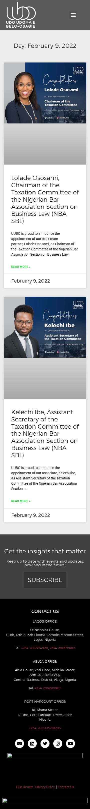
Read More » (20, 267)
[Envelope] (19, 743)
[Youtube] (70, 743)
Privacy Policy (45, 787)
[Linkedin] (32, 743)
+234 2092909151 (48, 688)
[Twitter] (45, 743)
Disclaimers (24, 787)
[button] (73, 15)
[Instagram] (57, 743)
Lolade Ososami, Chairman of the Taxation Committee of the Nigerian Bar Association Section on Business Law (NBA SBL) (45, 199)
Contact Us (66, 787)
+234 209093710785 (45, 728)
